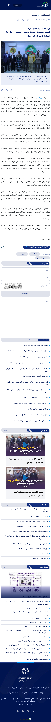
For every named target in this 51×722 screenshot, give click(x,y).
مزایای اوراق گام (43, 553)
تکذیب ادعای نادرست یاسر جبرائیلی (36, 345)
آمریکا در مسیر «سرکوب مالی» (38, 409)
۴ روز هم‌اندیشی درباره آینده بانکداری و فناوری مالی (31, 403)
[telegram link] (33, 711)
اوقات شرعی (33, 692)
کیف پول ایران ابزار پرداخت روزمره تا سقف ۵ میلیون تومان (28, 645)
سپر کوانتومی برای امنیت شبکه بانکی (35, 637)
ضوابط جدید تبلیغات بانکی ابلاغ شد (36, 397)
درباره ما (36, 688)
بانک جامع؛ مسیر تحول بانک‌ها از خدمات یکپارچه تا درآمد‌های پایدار (27, 391)
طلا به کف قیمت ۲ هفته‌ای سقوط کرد (35, 376)
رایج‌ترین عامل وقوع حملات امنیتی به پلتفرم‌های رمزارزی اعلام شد (27, 383)
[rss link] (18, 711)
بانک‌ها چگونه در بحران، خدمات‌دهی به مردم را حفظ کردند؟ (28, 363)
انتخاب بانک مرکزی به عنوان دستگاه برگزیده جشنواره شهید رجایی (26, 613)
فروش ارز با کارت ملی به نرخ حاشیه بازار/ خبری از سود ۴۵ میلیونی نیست (26, 602)
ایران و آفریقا (22, 254)
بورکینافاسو (34, 254)
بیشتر (5, 430)
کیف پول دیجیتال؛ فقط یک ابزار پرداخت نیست (32, 357)
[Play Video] (25, 445)
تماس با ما (45, 688)
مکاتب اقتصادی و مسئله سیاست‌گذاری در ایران (32, 526)
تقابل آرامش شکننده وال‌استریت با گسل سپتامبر (32, 415)
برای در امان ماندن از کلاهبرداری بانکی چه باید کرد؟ (30, 544)
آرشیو (21, 688)
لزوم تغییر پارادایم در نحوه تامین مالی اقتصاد (32, 549)
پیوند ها (28, 688)
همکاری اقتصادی (42, 258)
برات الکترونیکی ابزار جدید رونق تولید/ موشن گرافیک (30, 531)
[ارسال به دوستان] (27, 20)
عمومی (34, 15)
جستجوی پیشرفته (12, 692)
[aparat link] (28, 711)
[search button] (9, 5)
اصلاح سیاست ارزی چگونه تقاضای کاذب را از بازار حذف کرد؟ (28, 351)
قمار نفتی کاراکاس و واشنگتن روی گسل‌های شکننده (31, 421)
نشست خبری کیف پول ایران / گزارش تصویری (33, 641)
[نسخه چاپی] (18, 20)
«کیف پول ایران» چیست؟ (39, 516)
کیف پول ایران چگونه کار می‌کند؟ (37, 659)
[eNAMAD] (25, 719)
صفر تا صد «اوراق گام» (40, 558)
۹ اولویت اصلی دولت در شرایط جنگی (35, 626)
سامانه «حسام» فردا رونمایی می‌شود (36, 608)
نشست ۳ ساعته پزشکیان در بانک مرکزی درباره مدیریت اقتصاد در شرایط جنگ (26, 631)
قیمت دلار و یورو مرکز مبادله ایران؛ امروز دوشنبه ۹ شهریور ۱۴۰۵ (27, 370)
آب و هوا (42, 692)
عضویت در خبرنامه (10, 688)
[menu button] (3, 5)
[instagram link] (23, 711)
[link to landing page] (36, 5)
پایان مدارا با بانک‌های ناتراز (39, 622)
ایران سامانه (21, 704)
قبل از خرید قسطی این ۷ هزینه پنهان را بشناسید (32, 521)
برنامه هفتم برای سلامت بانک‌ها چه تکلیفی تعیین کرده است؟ (27, 649)
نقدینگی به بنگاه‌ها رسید (40, 618)
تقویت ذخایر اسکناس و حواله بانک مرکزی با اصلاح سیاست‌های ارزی (26, 654)
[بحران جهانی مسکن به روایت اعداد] (25, 585)
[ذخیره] (22, 20)
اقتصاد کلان (45, 15)
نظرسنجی (23, 692)
